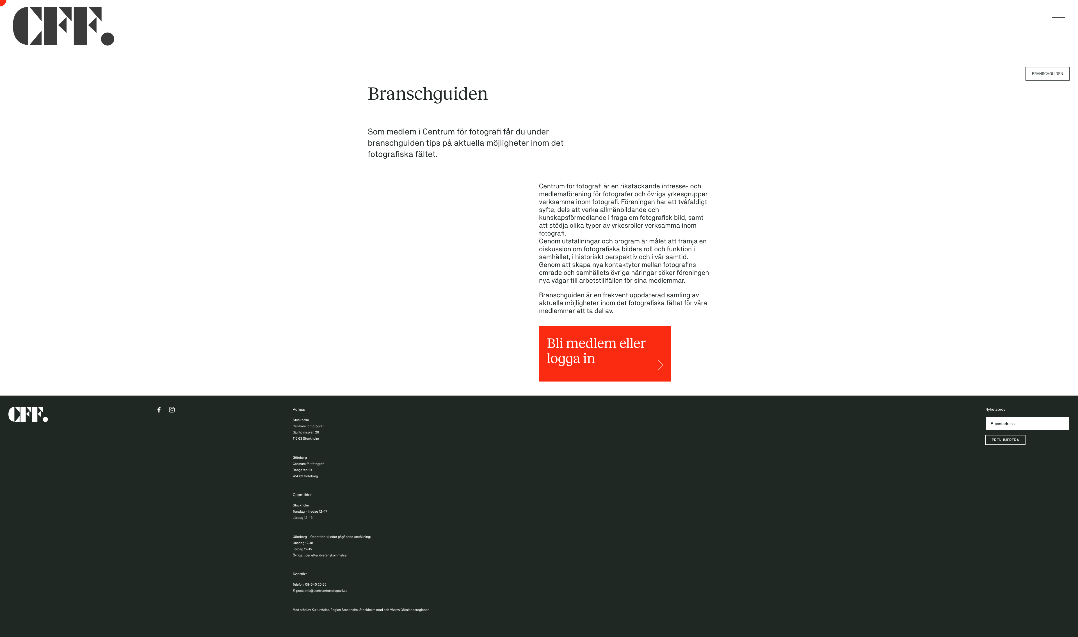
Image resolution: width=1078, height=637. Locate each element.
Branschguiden (1047, 74)
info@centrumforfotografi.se (326, 591)
